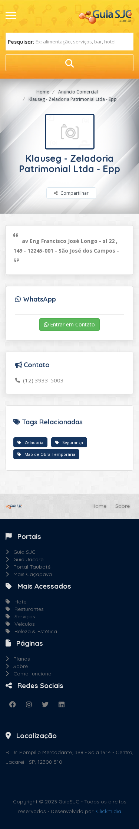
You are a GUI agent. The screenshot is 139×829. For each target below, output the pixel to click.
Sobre (122, 506)
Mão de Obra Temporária (48, 454)
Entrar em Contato (72, 324)
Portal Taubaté (29, 566)
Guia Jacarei (26, 559)
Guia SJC (22, 552)
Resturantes (27, 609)
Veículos (22, 624)
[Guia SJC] (105, 16)
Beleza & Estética (33, 631)
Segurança (71, 442)
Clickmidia (108, 811)
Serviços (22, 616)
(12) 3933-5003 (42, 380)
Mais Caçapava (30, 574)
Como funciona (30, 673)
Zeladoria (32, 442)
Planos (19, 658)
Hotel (18, 601)
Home (42, 92)
